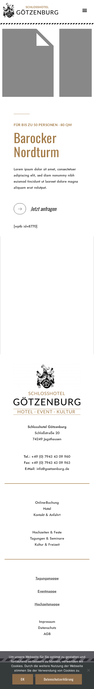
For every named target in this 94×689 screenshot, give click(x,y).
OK (23, 679)
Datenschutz (47, 627)
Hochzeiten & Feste (47, 532)
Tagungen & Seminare (47, 538)
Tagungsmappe (47, 578)
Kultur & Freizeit (47, 544)
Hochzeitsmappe (47, 604)
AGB (47, 633)
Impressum (47, 621)
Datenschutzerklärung (58, 679)
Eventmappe (47, 591)
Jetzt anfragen (43, 208)
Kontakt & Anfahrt (47, 514)
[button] (84, 10)
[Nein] (88, 670)
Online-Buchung (47, 502)
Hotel (47, 508)
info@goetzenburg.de (52, 468)
